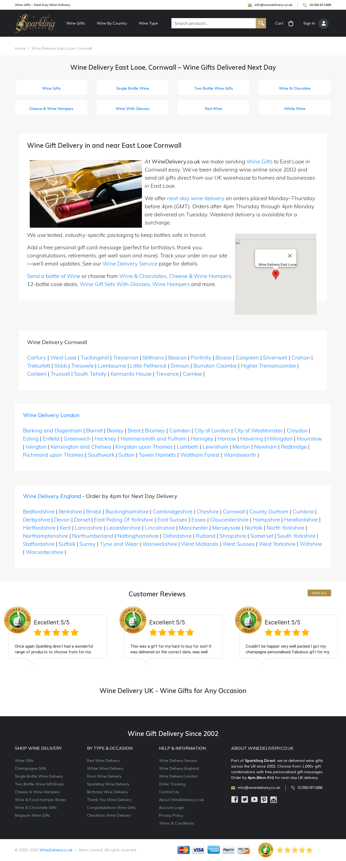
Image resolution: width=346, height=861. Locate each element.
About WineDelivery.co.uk (181, 799)
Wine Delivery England (52, 496)
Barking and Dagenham (52, 430)
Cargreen (248, 357)
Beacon (178, 357)
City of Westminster (258, 430)
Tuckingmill (95, 357)
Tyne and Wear (119, 543)
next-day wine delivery (195, 198)
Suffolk (67, 543)
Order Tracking (172, 784)
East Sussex (172, 519)
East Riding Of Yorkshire (123, 519)
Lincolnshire (160, 527)
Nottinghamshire (138, 535)
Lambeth (188, 446)
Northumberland (92, 535)
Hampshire (266, 519)
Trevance (168, 373)
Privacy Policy (171, 815)
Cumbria (303, 511)
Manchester (193, 527)
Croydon (297, 430)
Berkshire (70, 511)
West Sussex (238, 543)
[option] (57, 639)
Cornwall (234, 511)
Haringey (202, 438)
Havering (251, 438)
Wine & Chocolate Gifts (36, 807)
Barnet (94, 430)
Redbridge (294, 446)
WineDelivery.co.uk (55, 849)
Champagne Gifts (30, 768)
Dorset (82, 519)
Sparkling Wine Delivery (108, 784)
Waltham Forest (199, 454)
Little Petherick (149, 365)
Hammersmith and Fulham (154, 438)
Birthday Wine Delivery (107, 791)
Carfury (37, 357)
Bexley (115, 430)
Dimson (181, 365)
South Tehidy (91, 373)
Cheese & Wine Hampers (200, 276)
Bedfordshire (39, 511)
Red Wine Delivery (103, 760)
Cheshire (208, 511)
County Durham (268, 511)
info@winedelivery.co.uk (273, 5)
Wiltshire (311, 543)
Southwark (101, 454)
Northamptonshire (45, 535)
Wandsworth (240, 454)
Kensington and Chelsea (81, 446)
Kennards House (132, 373)
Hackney (106, 438)
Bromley (155, 430)
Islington (36, 446)
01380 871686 (320, 5)
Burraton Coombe (215, 365)
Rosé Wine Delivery (104, 776)
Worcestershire (44, 552)
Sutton (127, 454)
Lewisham (215, 446)
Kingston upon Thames (144, 446)
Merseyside (226, 527)
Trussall (61, 373)
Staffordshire (39, 543)
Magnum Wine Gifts (32, 815)
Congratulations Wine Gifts (111, 807)
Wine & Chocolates (143, 276)
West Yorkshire (277, 543)
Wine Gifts (75, 23)
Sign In (309, 23)
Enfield (51, 438)
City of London (212, 430)
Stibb (61, 365)
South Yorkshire (296, 535)
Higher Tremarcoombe (269, 365)
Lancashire (88, 527)
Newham (265, 446)
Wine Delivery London (51, 415)
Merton (241, 446)
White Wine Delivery (105, 768)
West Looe (64, 357)
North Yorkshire (285, 527)
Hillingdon (280, 438)
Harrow (227, 438)
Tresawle (83, 365)
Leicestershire (124, 527)
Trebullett (39, 365)
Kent (65, 527)
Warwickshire (159, 543)
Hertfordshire (39, 527)
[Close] (290, 255)
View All (319, 593)
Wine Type (148, 23)
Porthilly (202, 357)
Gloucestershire (229, 519)
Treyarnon (126, 357)
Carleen (37, 373)
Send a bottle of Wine (53, 276)
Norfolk (253, 527)
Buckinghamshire (127, 511)
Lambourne (113, 365)
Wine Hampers (171, 284)
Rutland (205, 535)
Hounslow (309, 438)
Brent (134, 430)
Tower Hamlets (157, 454)
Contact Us (169, 791)
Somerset (261, 535)
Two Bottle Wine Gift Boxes (39, 784)
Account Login (171, 807)
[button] (275, 275)
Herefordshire (301, 519)
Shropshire (232, 535)
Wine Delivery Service (130, 263)
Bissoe (224, 357)
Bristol (93, 511)
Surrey (87, 543)
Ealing (31, 438)
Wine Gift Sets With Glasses (115, 284)
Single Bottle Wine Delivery (39, 776)
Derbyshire (36, 519)
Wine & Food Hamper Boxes (40, 799)
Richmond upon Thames (53, 454)
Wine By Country (112, 23)
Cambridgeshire (172, 511)
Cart (279, 23)
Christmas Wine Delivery (109, 815)
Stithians (153, 357)
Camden (179, 430)
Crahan (301, 357)
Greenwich (77, 438)
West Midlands (199, 543)
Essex (198, 519)
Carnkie (193, 373)
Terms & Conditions (176, 823)
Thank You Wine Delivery (109, 799)
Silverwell (276, 357)
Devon (62, 519)
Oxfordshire (177, 535)
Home (20, 48)
